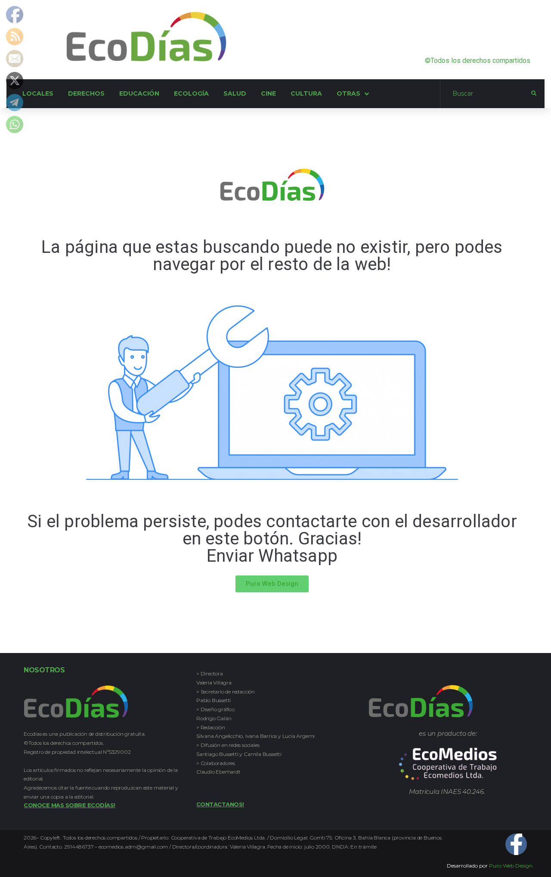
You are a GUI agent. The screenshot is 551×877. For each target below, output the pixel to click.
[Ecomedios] (448, 764)
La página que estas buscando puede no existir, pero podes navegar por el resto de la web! (271, 255)
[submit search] (533, 93)
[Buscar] (485, 93)
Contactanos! (220, 804)
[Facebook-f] (516, 844)
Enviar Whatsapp (272, 556)
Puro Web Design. (511, 865)
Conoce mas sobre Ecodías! (69, 805)
